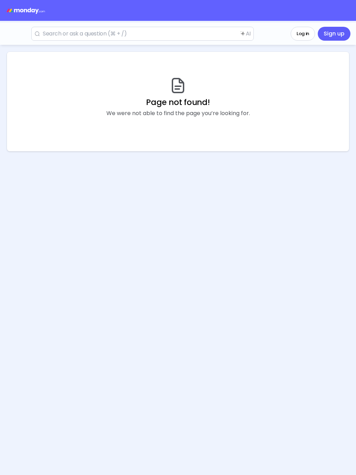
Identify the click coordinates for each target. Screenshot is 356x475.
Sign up (334, 34)
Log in (303, 33)
